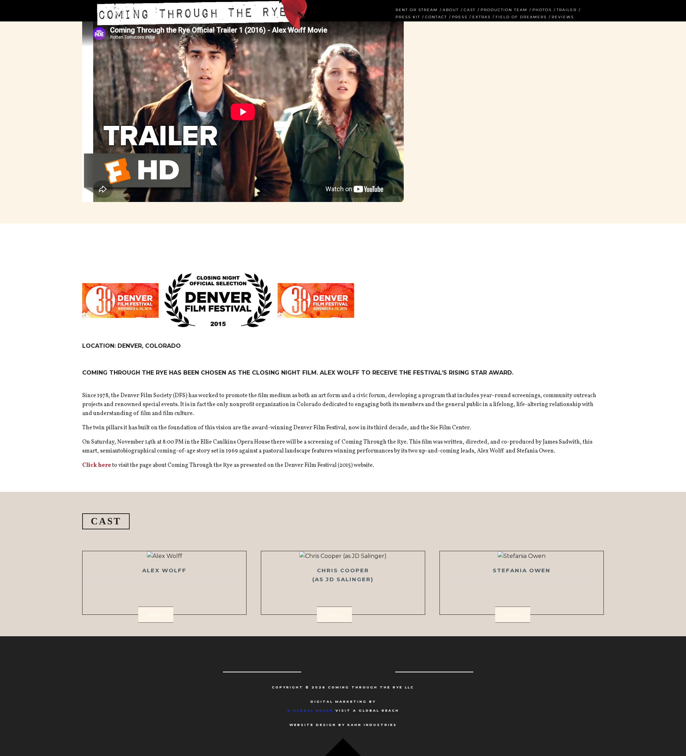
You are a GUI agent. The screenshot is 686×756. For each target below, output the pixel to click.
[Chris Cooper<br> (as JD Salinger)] (343, 582)
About (451, 9)
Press (459, 16)
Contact (436, 16)
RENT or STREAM (417, 9)
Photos (542, 9)
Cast (470, 9)
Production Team (504, 9)
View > (155, 614)
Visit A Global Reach (343, 710)
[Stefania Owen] (521, 582)
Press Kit (408, 16)
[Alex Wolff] (164, 582)
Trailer (567, 9)
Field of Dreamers (521, 16)
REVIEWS (563, 16)
